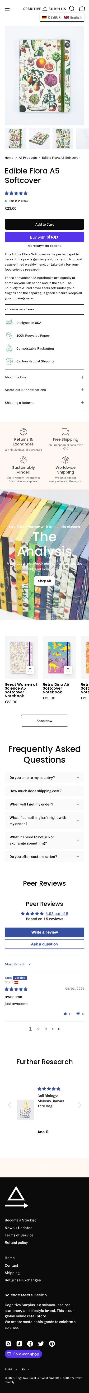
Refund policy (16, 1242)
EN (24, 1369)
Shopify (9, 1382)
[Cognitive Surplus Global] (44, 9)
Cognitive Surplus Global (32, 1378)
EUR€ (8, 1369)
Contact (11, 1265)
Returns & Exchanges (23, 1280)
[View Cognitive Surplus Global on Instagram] (8, 1343)
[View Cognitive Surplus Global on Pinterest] (52, 1343)
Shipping (12, 1273)
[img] (16, 989)
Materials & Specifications (25, 390)
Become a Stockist (20, 1220)
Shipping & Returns (19, 403)
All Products (28, 157)
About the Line (16, 377)
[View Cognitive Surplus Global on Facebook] (30, 1343)
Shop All (44, 581)
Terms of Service (19, 1235)
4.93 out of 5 (57, 913)
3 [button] (46, 1029)
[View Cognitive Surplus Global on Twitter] (41, 1343)
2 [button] (38, 1029)
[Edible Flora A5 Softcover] (15, 138)
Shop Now (44, 721)
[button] (71, 8)
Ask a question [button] (44, 944)
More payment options (44, 245)
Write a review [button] (44, 932)
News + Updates (18, 1228)
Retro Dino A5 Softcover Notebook (56, 688)
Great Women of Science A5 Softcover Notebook (21, 690)
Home (9, 157)
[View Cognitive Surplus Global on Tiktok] (19, 1343)
